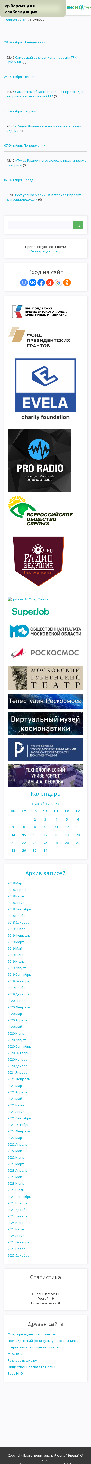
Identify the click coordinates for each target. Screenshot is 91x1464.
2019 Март (16, 942)
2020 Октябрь (18, 1053)
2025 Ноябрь (18, 1248)
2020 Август (17, 1040)
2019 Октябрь (18, 981)
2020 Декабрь (19, 1066)
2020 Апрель (17, 1020)
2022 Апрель (17, 1144)
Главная (10, 20)
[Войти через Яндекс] (50, 282)
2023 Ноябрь (18, 1203)
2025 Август (17, 1235)
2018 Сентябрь (19, 909)
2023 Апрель (17, 1170)
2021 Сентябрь (19, 1118)
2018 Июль (16, 896)
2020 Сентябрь (19, 1046)
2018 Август (17, 902)
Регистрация (40, 251)
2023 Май (15, 1177)
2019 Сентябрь (19, 974)
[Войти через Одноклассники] (67, 282)
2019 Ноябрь (18, 987)
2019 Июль (16, 961)
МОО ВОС (15, 1353)
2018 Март (16, 883)
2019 (23, 20)
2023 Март (16, 1164)
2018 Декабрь (19, 922)
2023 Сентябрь (19, 1196)
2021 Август (17, 1111)
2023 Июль (16, 1190)
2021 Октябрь (18, 1124)
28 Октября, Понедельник (25, 42)
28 (13, 850)
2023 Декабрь (19, 1209)
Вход (57, 251)
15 (24, 835)
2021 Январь (18, 1072)
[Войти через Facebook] (41, 282)
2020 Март (16, 1013)
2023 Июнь (16, 1183)
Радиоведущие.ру (22, 1360)
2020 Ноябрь (18, 1059)
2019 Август (17, 968)
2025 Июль (16, 1229)
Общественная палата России (32, 1367)
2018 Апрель (17, 889)
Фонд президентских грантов (32, 1334)
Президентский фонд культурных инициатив (44, 1340)
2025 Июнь (16, 1222)
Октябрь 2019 (46, 803)
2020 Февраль (19, 1007)
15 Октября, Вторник (20, 111)
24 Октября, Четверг (20, 76)
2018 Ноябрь (18, 915)
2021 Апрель (17, 1092)
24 (45, 842)
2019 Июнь (16, 955)
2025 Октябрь (18, 1242)
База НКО (15, 1373)
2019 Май (15, 948)
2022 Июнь (16, 1157)
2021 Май (15, 1098)
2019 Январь (18, 929)
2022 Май (15, 1151)
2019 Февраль (19, 935)
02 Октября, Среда (19, 180)
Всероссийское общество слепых (34, 1347)
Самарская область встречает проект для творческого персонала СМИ (45, 93)
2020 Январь (18, 1000)
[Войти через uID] (24, 282)
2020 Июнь (16, 1033)
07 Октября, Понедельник (25, 145)
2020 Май (15, 1026)
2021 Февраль (19, 1079)
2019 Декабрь (19, 994)
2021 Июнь (16, 1105)
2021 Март (16, 1085)
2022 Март (16, 1137)
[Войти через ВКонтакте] (32, 282)
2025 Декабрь (19, 1255)
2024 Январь (18, 1216)
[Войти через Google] (58, 282)
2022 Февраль (19, 1131)
